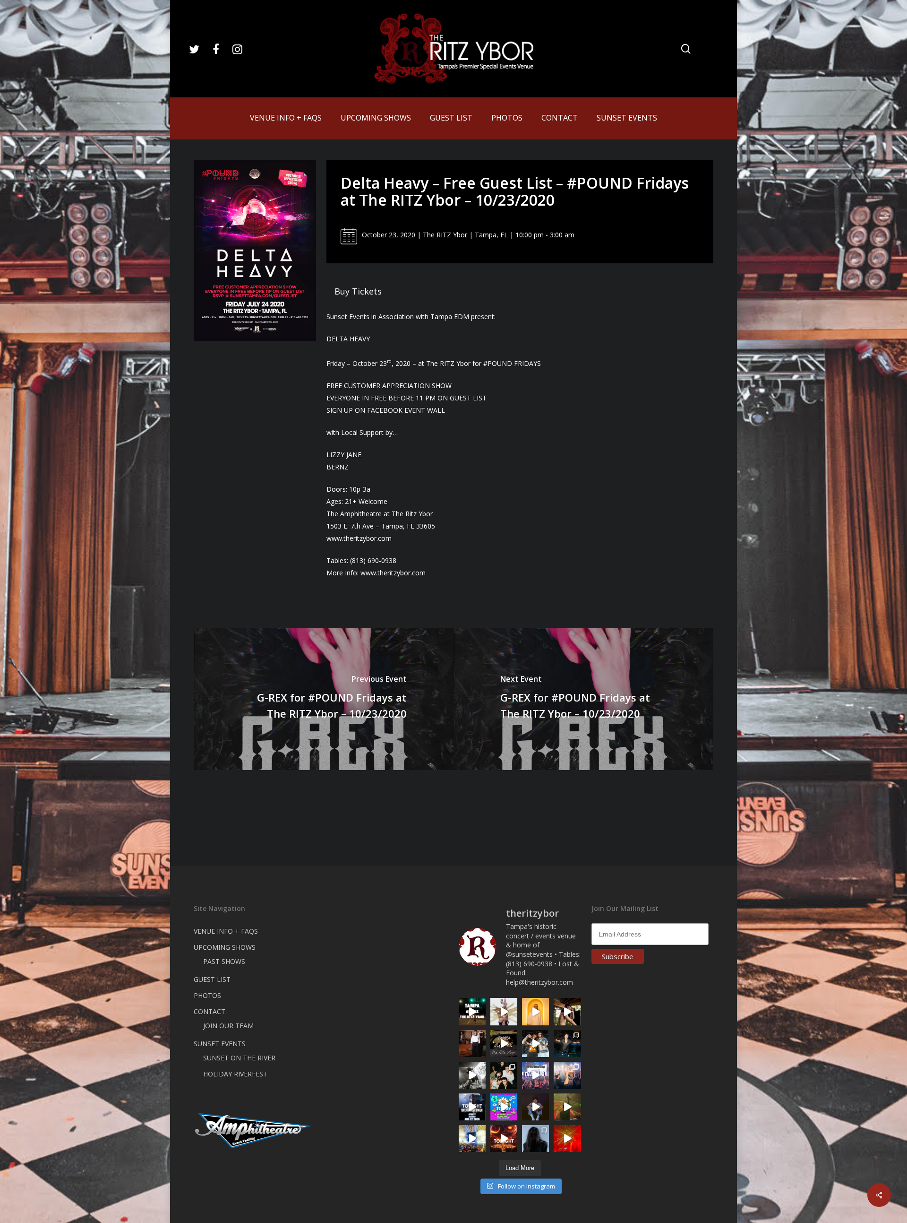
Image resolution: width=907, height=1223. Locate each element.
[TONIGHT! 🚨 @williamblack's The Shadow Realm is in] (472, 1106)
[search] (686, 49)
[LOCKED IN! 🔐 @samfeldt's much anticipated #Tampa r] (567, 1043)
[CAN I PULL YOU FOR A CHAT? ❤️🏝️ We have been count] (567, 1075)
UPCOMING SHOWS (225, 947)
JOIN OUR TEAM (228, 1025)
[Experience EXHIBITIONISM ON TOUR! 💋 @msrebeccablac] (503, 1011)
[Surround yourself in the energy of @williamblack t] (567, 1106)
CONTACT (209, 1011)
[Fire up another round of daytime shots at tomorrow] (472, 1138)
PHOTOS (207, 995)
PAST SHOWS (224, 961)
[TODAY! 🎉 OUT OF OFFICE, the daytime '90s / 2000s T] (503, 1106)
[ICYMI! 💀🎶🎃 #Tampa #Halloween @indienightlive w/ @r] (503, 1075)
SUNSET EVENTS (220, 1043)
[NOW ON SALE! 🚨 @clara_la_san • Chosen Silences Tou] (535, 1138)
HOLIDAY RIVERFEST (235, 1073)
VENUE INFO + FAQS (226, 931)
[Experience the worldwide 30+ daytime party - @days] (535, 1075)
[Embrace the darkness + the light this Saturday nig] (567, 1138)
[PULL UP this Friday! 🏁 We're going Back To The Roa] (472, 1011)
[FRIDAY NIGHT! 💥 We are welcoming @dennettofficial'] (503, 1043)
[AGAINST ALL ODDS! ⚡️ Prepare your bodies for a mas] (535, 1043)
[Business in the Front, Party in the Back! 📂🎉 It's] (472, 1043)
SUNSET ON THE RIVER (239, 1057)
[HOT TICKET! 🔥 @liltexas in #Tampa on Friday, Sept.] (472, 1075)
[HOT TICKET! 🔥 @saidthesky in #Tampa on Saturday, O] (535, 1011)
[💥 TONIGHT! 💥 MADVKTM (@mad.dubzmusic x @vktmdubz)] (503, 1138)
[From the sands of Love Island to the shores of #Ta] (567, 1011)
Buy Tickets (358, 291)
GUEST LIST (212, 979)
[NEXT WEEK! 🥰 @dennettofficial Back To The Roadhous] (535, 1106)
